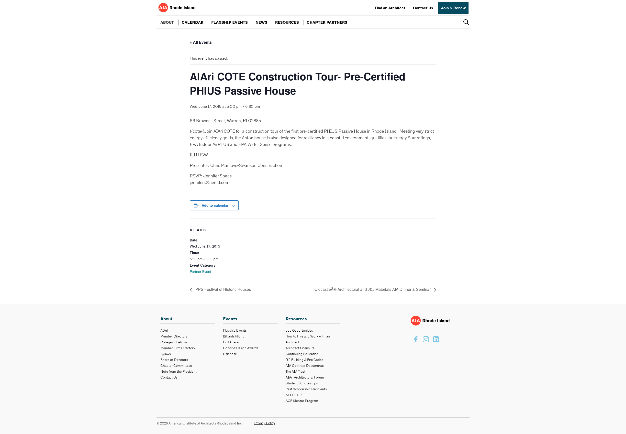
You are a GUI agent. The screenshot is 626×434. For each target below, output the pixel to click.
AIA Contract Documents (305, 365)
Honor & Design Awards (240, 348)
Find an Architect (390, 8)
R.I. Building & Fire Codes (304, 360)
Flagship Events (229, 22)
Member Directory (174, 336)
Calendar (192, 22)
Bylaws (165, 354)
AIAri (164, 330)
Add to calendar (215, 205)
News (261, 22)
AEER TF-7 (294, 395)
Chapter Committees (176, 365)
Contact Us (423, 8)
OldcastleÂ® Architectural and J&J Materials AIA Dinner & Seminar (373, 289)
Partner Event (200, 271)
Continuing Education (302, 354)
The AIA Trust (295, 371)
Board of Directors (174, 360)
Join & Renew (453, 8)
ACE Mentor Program (302, 401)
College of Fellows (173, 342)
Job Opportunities (299, 330)
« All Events (201, 42)
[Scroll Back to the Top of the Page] (614, 422)
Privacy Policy (264, 423)
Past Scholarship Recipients (306, 389)
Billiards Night (233, 336)
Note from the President (178, 371)
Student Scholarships (302, 383)
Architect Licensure (300, 348)
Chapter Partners (327, 22)
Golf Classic (231, 342)
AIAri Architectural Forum (305, 377)
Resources (287, 22)
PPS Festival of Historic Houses (222, 289)
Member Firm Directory (177, 348)
